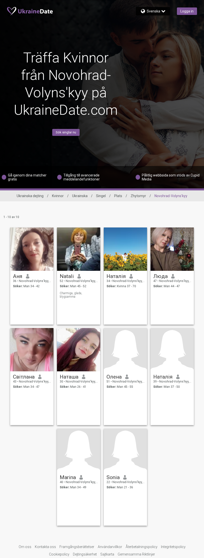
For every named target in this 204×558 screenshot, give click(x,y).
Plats (118, 196)
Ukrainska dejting (30, 196)
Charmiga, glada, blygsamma (71, 294)
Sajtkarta (107, 554)
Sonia (113, 477)
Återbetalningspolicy (141, 547)
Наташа (69, 377)
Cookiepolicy (59, 554)
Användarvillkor (110, 547)
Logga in (187, 11)
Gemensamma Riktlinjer (136, 554)
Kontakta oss (45, 547)
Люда (160, 276)
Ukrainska (80, 196)
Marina (68, 477)
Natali (67, 276)
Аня (17, 276)
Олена (114, 377)
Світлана (24, 377)
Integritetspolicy (173, 547)
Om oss (25, 547)
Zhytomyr (138, 196)
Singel (101, 196)
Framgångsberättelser (76, 547)
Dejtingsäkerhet (85, 554)
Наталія (116, 276)
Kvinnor (58, 196)
